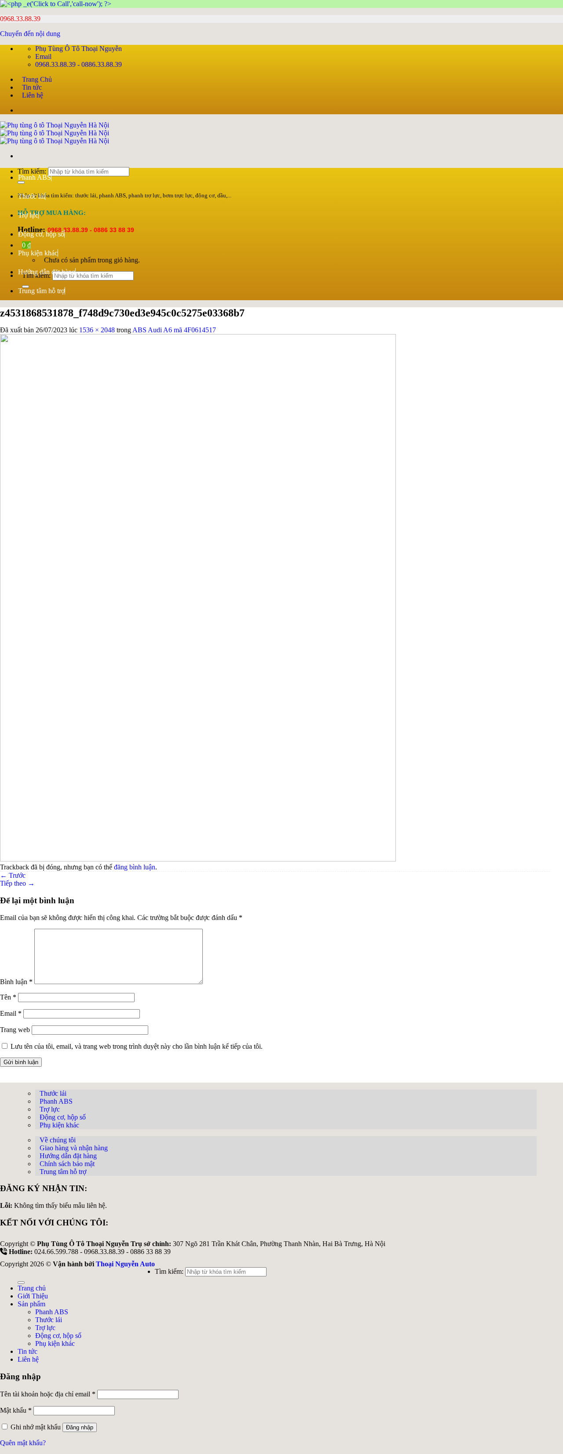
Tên (8, 997)
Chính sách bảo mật (67, 1163)
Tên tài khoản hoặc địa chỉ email (47, 1394)
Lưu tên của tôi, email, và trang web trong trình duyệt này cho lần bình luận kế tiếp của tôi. (137, 1046)
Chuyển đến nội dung (30, 33)
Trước (13, 875)
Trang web (15, 1029)
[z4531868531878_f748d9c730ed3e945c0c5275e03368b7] (198, 859)
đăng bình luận (134, 867)
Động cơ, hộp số (41, 234)
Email (11, 1013)
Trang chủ (32, 1288)
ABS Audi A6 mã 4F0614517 (174, 330)
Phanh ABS (34, 177)
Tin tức (32, 87)
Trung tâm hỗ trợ (41, 290)
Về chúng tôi (58, 1140)
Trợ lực (28, 215)
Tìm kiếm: (169, 1271)
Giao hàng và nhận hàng (74, 1148)
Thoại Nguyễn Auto (125, 1264)
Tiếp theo (17, 883)
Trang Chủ (37, 79)
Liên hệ (32, 95)
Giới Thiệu (33, 1296)
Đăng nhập (79, 1427)
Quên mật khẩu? (23, 1443)
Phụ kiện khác (38, 253)
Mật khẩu (16, 1410)
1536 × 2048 (97, 330)
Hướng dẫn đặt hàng (46, 272)
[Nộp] (21, 1282)
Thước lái (31, 196)
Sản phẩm (31, 1304)
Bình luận (16, 981)
